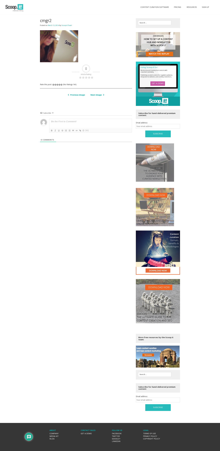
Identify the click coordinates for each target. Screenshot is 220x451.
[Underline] (59, 130)
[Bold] (51, 130)
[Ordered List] (66, 130)
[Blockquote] (73, 130)
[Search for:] (154, 22)
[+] (87, 130)
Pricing (177, 7)
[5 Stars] (61, 85)
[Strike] (62, 130)
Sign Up (205, 7)
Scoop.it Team (67, 25)
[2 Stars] (55, 85)
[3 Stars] (57, 85)
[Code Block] (76, 130)
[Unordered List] (69, 130)
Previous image (77, 95)
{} (83, 130)
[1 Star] (53, 85)
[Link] (80, 130)
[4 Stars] (59, 85)
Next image (96, 95)
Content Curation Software (154, 7)
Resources (191, 7)
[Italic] (55, 130)
